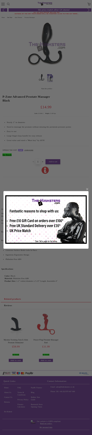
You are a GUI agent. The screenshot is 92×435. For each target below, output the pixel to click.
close (87, 189)
